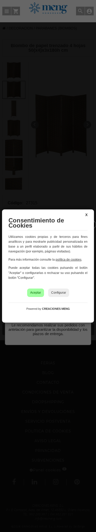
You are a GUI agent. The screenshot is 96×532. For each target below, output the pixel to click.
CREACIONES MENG (56, 308)
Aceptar (35, 292)
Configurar (58, 292)
